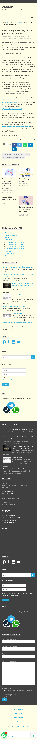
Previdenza (8, 239)
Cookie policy (18, 713)
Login (18, 721)
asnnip (4, 203)
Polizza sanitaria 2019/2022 (23, 38)
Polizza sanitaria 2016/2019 (15, 242)
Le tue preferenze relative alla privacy (20, 733)
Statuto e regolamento (12, 235)
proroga (22, 157)
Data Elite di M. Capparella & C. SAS (19, 727)
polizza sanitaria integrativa (10, 157)
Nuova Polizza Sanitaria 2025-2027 (14, 306)
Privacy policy (19, 709)
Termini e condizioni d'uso (23, 378)
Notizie (7, 256)
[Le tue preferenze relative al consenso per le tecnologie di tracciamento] (34, 736)
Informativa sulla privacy (10, 380)
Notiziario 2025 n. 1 (18, 313)
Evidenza (12, 38)
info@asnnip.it (11, 522)
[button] (4, 735)
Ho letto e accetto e (17, 379)
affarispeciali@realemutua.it (12, 109)
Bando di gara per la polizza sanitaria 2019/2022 (26, 209)
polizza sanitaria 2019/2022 (22, 154)
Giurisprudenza (9, 253)
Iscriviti (5, 384)
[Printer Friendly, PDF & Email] (7, 144)
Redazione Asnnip (19, 36)
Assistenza (8, 251)
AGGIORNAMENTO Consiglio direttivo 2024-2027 (18, 267)
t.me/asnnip (12, 520)
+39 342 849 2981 (10, 516)
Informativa (18, 717)
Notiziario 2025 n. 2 (18, 295)
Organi (7, 237)
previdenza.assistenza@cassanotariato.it (16, 126)
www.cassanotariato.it (10, 102)
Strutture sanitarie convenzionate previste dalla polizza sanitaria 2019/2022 (8, 183)
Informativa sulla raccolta (11, 737)
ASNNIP (7, 7)
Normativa (8, 233)
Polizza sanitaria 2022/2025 (15, 246)
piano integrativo (8, 154)
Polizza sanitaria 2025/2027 (15, 248)
